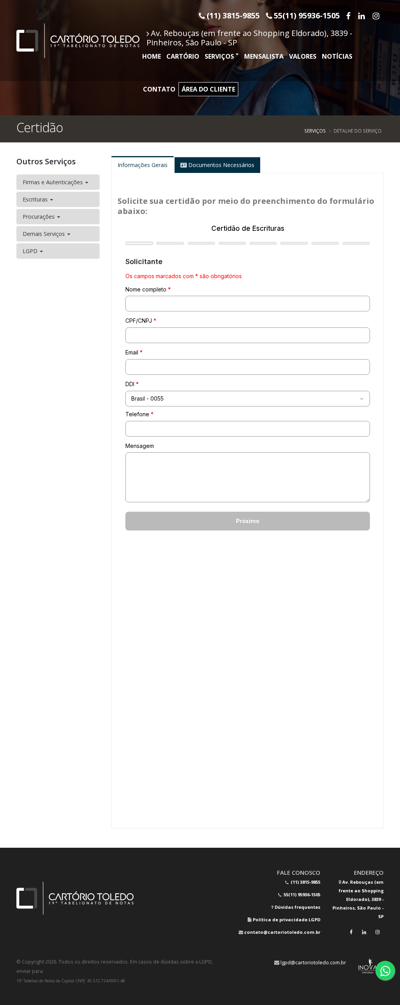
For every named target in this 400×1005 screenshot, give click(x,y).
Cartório (182, 56)
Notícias (337, 56)
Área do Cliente (208, 89)
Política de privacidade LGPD (286, 919)
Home (151, 56)
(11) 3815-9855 (304, 882)
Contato (159, 89)
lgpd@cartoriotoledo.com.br (313, 962)
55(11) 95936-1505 (301, 894)
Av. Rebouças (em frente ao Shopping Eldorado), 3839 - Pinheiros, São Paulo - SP (249, 38)
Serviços (219, 56)
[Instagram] (377, 15)
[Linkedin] (362, 15)
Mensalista (264, 56)
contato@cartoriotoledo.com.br (282, 932)
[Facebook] (349, 15)
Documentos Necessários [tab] (220, 165)
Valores (302, 56)
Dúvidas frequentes (297, 907)
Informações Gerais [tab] (143, 165)
